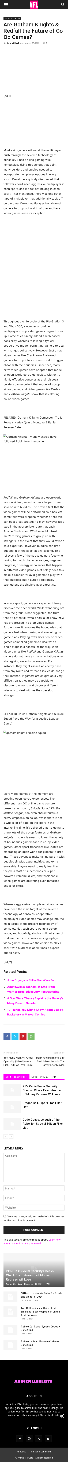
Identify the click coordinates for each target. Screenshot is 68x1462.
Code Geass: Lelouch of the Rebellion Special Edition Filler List (43, 1123)
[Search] (63, 4)
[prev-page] (5, 1136)
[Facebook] (6, 1036)
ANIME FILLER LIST (12, 18)
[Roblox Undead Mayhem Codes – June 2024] (10, 1345)
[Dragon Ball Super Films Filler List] (12, 1107)
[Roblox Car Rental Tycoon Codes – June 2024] (10, 1330)
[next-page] (11, 1136)
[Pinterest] (23, 1036)
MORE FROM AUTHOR (44, 1077)
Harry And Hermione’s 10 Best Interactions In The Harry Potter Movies (50, 1061)
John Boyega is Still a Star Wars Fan (31, 980)
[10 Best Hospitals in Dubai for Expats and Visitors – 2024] (10, 1296)
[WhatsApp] (31, 1036)
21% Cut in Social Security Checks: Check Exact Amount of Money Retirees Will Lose (42, 1090)
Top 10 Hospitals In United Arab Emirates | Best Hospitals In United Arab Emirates (40, 1312)
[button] (6, 4)
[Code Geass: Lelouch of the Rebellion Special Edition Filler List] (12, 1124)
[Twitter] (15, 1036)
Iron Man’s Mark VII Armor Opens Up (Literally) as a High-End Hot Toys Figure (18, 1061)
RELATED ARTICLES (16, 1077)
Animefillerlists (14, 43)
